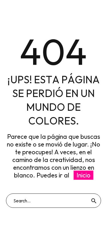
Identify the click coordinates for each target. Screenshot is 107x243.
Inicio (83, 175)
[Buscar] (94, 200)
